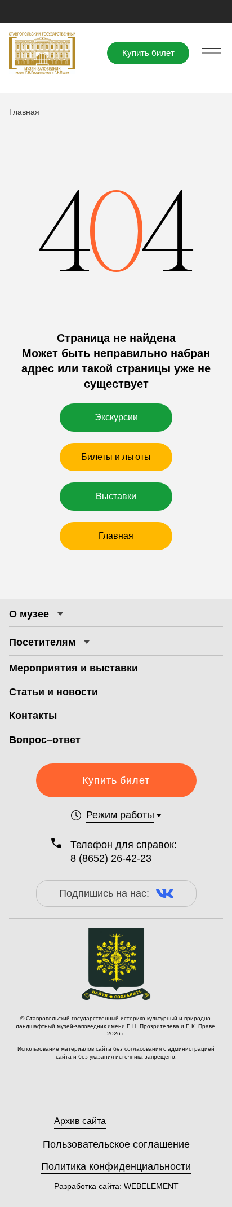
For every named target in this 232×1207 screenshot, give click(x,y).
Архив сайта (80, 1121)
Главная (116, 536)
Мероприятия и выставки (73, 668)
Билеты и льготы (116, 457)
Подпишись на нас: (104, 893)
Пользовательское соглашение (116, 1144)
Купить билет (148, 53)
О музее (29, 614)
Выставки (116, 496)
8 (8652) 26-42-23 (110, 858)
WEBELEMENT (150, 1186)
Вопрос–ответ (45, 739)
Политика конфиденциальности (116, 1166)
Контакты (33, 715)
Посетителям (42, 642)
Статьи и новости (53, 691)
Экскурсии (116, 417)
